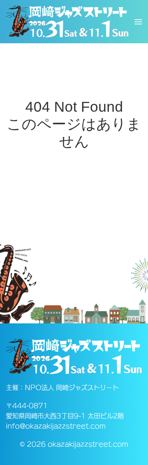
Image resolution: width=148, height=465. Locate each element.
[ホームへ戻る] (67, 21)
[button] (138, 21)
